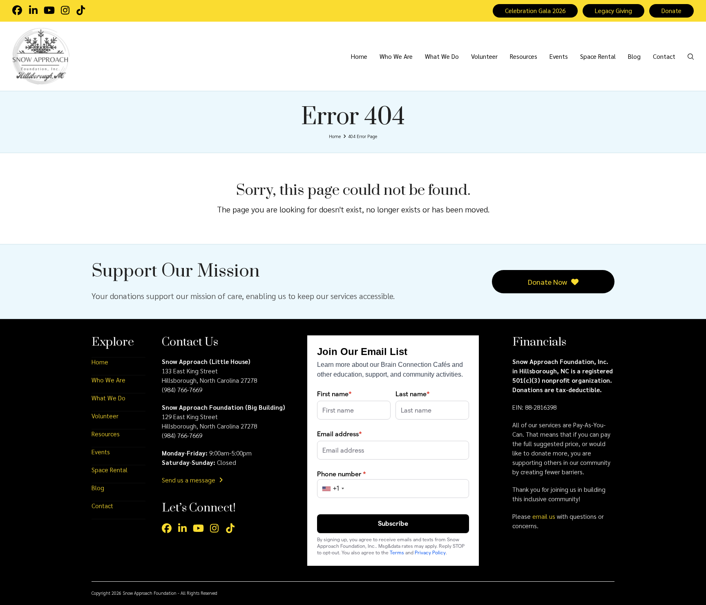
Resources (106, 434)
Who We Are (108, 380)
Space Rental (109, 470)
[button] (690, 56)
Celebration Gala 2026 (535, 11)
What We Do (108, 398)
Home (100, 362)
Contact (102, 506)
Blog (98, 488)
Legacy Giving (613, 11)
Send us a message (189, 480)
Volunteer (105, 416)
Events (101, 452)
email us (543, 516)
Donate (671, 11)
